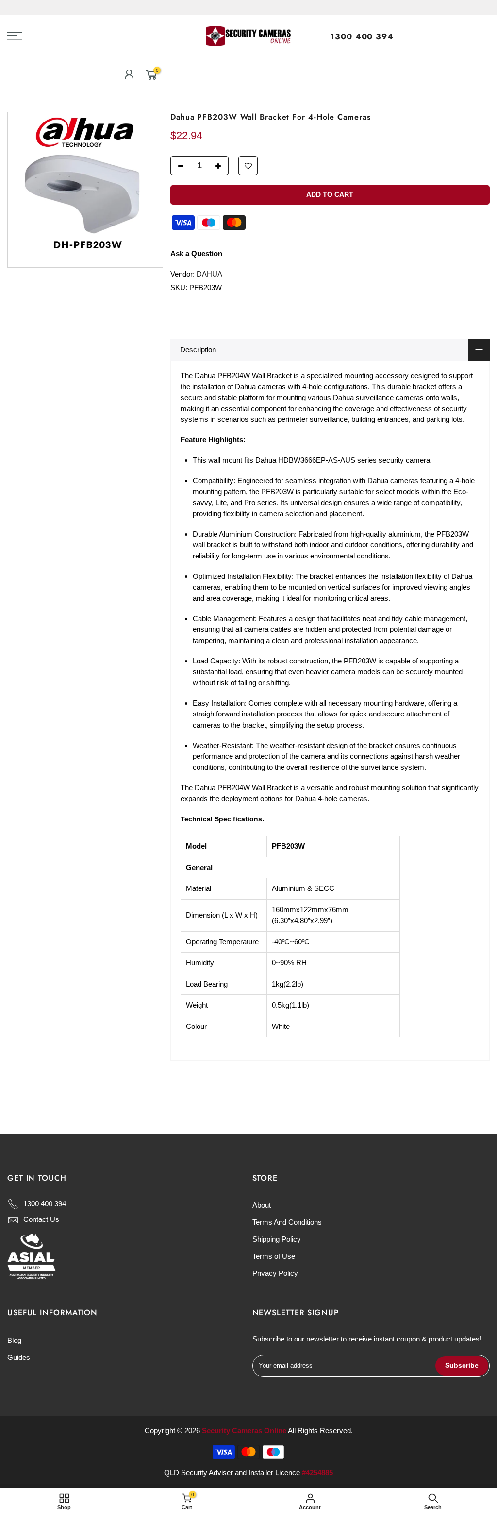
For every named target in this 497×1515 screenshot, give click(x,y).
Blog (14, 1340)
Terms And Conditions (287, 1222)
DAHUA (209, 274)
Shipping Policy (276, 1239)
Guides (18, 1357)
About (261, 1205)
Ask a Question (196, 253)
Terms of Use (273, 1256)
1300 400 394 (362, 36)
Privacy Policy (275, 1273)
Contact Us (41, 1219)
